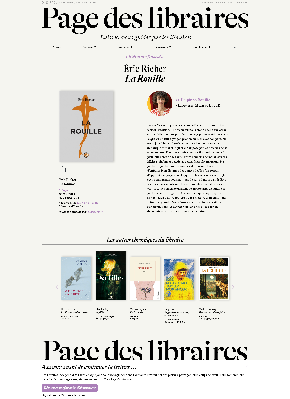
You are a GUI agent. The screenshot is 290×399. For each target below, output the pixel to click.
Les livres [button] (123, 47)
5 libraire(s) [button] (95, 211)
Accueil (57, 47)
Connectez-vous (74, 395)
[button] (57, 287)
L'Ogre (64, 190)
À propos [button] (88, 47)
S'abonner (207, 2)
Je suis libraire (65, 2)
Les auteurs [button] (161, 47)
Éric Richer (145, 68)
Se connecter (240, 2)
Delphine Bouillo (88, 202)
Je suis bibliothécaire (85, 2)
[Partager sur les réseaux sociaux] (62, 170)
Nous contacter (224, 2)
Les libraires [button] (200, 47)
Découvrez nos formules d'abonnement (69, 388)
